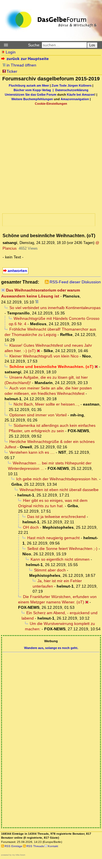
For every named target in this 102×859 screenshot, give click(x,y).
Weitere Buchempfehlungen (32, 99)
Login (11, 52)
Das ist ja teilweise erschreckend (56, 516)
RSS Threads (35, 846)
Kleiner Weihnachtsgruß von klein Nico (43, 356)
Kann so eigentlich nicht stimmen (60, 559)
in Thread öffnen (21, 65)
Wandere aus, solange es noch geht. (51, 648)
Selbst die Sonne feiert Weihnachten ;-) (62, 548)
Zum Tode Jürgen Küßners (72, 85)
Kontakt (53, 846)
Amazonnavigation (75, 99)
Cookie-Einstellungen (51, 103)
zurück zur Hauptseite (28, 58)
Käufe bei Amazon (80, 94)
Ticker (12, 71)
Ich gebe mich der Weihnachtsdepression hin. (57, 479)
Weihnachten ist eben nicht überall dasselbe (59, 489)
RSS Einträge (13, 846)
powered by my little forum (13, 855)
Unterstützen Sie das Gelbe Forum (30, 94)
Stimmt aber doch (50, 570)
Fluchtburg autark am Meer (29, 85)
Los (92, 45)
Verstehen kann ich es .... (32, 452)
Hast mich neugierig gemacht (53, 537)
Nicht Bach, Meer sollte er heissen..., (46, 404)
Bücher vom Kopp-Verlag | (34, 90)
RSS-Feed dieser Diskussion (75, 282)
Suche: (34, 45)
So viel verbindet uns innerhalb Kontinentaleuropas (55, 307)
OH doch (31, 527)
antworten (17, 270)
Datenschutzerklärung (71, 90)
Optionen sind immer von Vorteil (38, 415)
